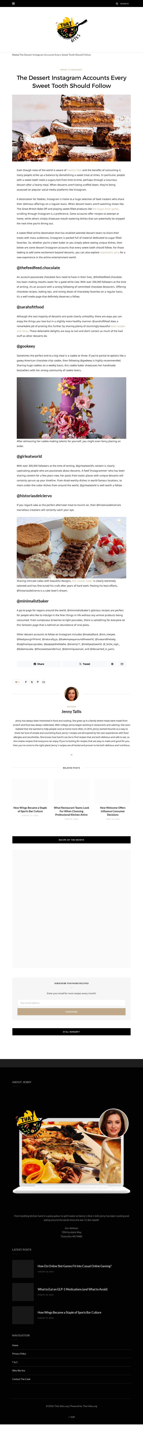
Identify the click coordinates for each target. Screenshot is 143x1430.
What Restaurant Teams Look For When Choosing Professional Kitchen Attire (71, 811)
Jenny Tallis (71, 711)
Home (15, 54)
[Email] (43, 682)
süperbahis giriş (109, 252)
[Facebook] (25, 682)
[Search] (117, 3)
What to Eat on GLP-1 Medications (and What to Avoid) (73, 1289)
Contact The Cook (21, 1379)
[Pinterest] (37, 682)
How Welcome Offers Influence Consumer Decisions (113, 811)
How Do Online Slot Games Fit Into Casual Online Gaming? (75, 1266)
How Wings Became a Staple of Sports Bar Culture (69, 1312)
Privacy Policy (19, 1353)
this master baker (82, 580)
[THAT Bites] (71, 30)
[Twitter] (31, 682)
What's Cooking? (72, 70)
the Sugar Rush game (105, 208)
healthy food (74, 170)
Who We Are (18, 1370)
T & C (15, 1362)
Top (72, 1417)
